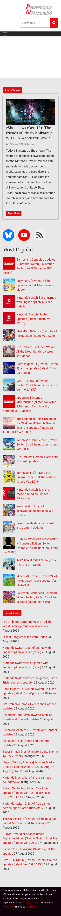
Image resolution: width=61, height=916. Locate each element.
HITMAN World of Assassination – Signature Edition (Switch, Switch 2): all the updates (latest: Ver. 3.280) (30, 838)
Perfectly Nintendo (30, 902)
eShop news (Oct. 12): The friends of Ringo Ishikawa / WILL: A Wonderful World (29, 132)
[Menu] (5, 34)
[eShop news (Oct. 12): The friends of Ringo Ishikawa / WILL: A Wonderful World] (30, 112)
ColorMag (31, 906)
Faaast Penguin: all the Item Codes (25, 637)
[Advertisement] (30, 57)
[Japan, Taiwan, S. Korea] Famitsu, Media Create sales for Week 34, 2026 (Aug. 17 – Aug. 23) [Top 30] (30, 767)
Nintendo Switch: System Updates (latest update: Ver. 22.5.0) (34, 319)
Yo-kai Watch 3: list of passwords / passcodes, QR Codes (34, 511)
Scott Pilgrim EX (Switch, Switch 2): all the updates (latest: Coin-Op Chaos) (37, 368)
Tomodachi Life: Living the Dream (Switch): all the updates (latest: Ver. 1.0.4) (36, 477)
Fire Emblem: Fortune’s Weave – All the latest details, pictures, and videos (37, 351)
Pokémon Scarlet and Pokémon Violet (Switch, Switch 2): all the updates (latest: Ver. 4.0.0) (36, 597)
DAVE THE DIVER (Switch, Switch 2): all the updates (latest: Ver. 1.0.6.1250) (37, 385)
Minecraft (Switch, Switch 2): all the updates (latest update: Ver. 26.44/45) (36, 580)
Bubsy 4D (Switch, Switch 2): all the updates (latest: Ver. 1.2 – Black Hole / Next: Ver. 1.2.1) (27, 793)
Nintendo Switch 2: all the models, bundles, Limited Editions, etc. (32, 494)
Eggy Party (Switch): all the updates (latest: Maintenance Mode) (35, 285)
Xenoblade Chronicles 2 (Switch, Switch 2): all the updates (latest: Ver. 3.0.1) (37, 444)
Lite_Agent (32, 144)
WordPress (8, 906)
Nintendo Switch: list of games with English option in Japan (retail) (36, 302)
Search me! (54, 23)
